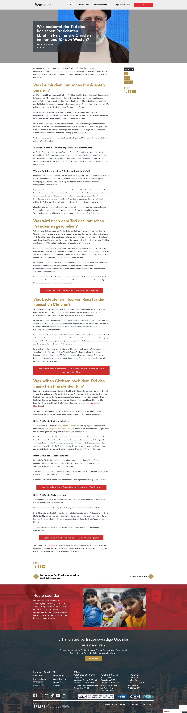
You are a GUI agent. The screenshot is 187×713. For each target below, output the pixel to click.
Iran (125, 73)
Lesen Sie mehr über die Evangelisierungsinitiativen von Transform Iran (71, 487)
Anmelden (93, 658)
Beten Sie (37, 675)
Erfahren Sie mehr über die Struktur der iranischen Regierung (71, 290)
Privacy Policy (146, 704)
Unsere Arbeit (59, 675)
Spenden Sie (38, 685)
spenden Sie (52, 545)
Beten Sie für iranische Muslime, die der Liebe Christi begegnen (71, 537)
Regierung (128, 82)
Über (55, 672)
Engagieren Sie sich (41, 672)
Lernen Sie (128, 69)
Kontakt (56, 685)
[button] (172, 711)
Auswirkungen (59, 679)
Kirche (127, 78)
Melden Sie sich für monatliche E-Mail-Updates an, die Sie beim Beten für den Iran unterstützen (71, 370)
